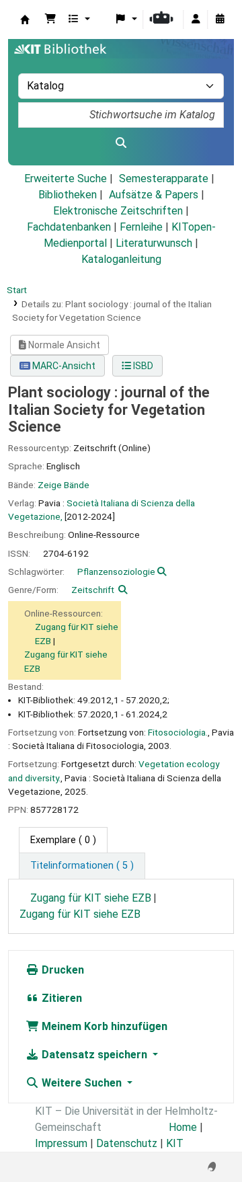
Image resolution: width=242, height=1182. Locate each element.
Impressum (61, 1143)
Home (183, 1127)
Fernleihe (141, 227)
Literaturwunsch (154, 243)
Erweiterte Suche (65, 178)
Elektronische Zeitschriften (118, 210)
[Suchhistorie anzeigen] (219, 19)
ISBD (142, 365)
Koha (25, 19)
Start (17, 289)
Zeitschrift (92, 589)
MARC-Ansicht (62, 365)
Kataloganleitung (121, 259)
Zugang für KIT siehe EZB (90, 898)
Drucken (61, 969)
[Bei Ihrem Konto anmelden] (195, 19)
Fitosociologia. (178, 732)
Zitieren (60, 998)
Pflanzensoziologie (116, 571)
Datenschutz (126, 1143)
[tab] (82, 866)
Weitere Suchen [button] (81, 1082)
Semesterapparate (163, 178)
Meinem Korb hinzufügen (103, 1026)
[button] (50, 19)
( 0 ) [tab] (63, 840)
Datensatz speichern (94, 1054)
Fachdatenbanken (69, 227)
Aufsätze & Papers (153, 194)
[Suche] (121, 143)
